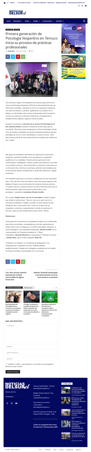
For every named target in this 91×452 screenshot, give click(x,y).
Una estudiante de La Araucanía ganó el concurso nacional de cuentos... (78, 412)
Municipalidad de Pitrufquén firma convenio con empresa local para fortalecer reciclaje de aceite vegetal (13, 309)
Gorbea (35, 21)
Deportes (59, 21)
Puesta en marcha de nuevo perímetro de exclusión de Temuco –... (78, 435)
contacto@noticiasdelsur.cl (14, 399)
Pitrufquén (17, 21)
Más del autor (28, 287)
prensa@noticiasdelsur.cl (76, 2)
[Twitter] (13, 57)
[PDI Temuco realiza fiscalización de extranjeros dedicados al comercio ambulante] (65, 400)
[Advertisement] (59, 12)
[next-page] (56, 288)
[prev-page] (54, 288)
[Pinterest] (18, 57)
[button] (84, 21)
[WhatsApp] (23, 57)
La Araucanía (47, 21)
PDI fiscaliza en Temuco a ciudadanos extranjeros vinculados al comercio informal (78, 424)
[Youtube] (85, 6)
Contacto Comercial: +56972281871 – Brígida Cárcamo (49, 2)
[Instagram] (82, 6)
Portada (16, 29)
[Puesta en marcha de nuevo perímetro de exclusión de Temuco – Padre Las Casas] (65, 435)
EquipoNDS (11, 51)
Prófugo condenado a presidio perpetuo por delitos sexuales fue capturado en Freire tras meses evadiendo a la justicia (32, 309)
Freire (27, 21)
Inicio (9, 21)
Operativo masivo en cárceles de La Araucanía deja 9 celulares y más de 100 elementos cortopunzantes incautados (49, 310)
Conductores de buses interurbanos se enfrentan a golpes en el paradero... (78, 390)
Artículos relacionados (14, 287)
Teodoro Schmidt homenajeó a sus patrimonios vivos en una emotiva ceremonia (46, 274)
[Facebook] (79, 6)
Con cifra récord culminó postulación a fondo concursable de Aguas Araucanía (16, 276)
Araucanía (13, 25)
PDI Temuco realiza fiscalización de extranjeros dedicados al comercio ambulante (79, 401)
